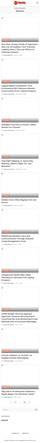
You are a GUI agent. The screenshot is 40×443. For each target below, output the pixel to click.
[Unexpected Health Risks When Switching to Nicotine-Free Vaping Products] (20, 260)
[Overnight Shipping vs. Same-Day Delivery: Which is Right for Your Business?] (20, 146)
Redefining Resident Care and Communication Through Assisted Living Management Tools (17, 238)
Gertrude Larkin (9, 283)
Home (16, 8)
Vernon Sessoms (9, 94)
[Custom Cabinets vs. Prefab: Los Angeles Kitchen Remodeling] (20, 340)
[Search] (37, 3)
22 (24, 402)
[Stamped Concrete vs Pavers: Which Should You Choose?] (20, 109)
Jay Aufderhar (8, 55)
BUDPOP (4, 420)
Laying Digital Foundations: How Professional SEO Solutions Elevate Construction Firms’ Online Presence (18, 88)
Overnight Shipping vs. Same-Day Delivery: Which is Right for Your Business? (17, 163)
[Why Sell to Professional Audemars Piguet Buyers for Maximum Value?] (20, 376)
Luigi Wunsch (8, 205)
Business (6, 40)
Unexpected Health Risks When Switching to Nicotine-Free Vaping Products (17, 277)
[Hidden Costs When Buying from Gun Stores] (20, 185)
